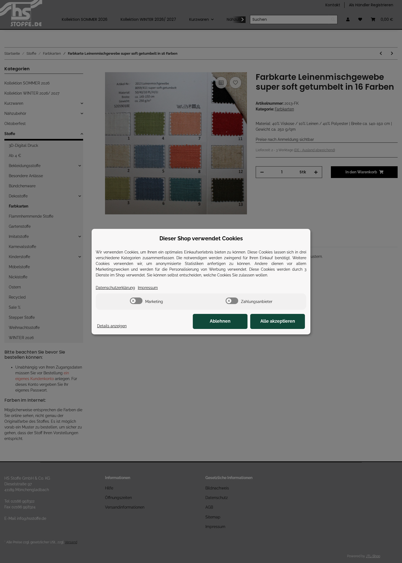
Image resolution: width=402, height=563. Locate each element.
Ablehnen (220, 321)
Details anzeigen (112, 326)
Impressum (148, 287)
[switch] (136, 300)
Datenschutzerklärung (115, 287)
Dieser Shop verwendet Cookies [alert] (201, 238)
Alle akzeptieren (277, 321)
